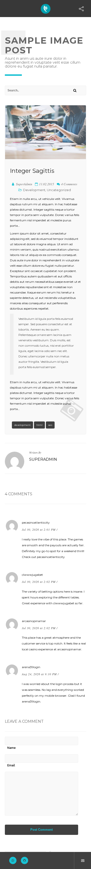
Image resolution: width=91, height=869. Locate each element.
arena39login (31, 667)
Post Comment (41, 829)
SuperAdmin (43, 459)
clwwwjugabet (32, 574)
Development (34, 190)
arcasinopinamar (34, 621)
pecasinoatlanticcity (36, 522)
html (39, 425)
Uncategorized (59, 190)
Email (11, 765)
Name (11, 748)
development (22, 425)
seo (50, 425)
